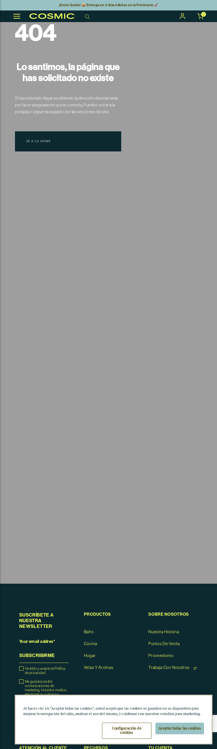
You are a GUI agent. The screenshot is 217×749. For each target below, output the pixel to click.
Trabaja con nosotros (169, 667)
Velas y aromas (99, 667)
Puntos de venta (164, 644)
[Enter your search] (88, 16)
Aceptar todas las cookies (180, 728)
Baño (89, 632)
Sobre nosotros (168, 614)
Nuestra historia (163, 632)
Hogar (90, 656)
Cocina (90, 644)
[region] (113, 719)
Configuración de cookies (127, 731)
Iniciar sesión (182, 16)
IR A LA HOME (38, 141)
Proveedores (160, 656)
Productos (97, 614)
